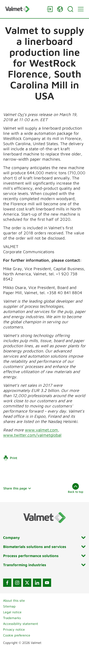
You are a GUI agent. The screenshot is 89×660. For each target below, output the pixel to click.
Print (13, 458)
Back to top (75, 491)
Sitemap (9, 606)
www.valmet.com (41, 429)
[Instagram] (17, 583)
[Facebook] (7, 583)
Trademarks (12, 618)
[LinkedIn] (37, 583)
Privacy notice (14, 629)
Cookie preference (16, 635)
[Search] (70, 9)
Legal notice (12, 612)
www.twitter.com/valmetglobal (32, 435)
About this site (14, 600)
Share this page (15, 488)
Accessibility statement (20, 623)
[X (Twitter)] (27, 583)
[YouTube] (47, 583)
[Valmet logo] (23, 9)
